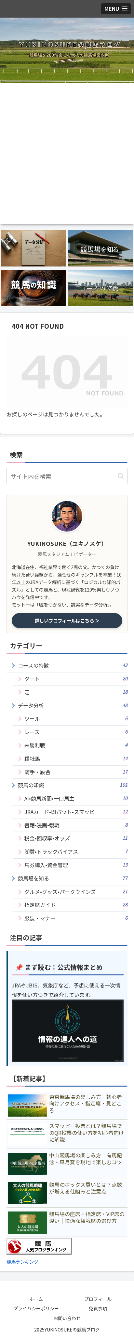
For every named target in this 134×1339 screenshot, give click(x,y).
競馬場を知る (72, 878)
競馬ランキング (22, 1261)
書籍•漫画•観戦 (75, 825)
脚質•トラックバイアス (75, 851)
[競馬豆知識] (33, 288)
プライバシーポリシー (36, 1308)
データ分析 (72, 705)
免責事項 (98, 1308)
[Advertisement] (67, 153)
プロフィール (98, 1299)
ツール (75, 718)
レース (75, 732)
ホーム (36, 1299)
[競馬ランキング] (39, 1252)
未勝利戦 (75, 745)
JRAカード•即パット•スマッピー (75, 812)
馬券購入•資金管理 (75, 865)
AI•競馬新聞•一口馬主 (75, 798)
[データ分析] (33, 248)
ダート (75, 679)
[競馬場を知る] (100, 248)
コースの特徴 (72, 665)
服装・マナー (75, 918)
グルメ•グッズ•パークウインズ (75, 891)
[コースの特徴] (100, 288)
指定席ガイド (75, 905)
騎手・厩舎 (75, 772)
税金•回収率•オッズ (75, 838)
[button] (121, 476)
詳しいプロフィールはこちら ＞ (67, 620)
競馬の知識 (72, 785)
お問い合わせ (67, 1318)
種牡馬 (75, 758)
